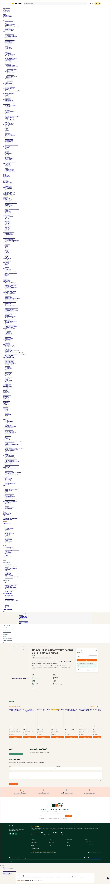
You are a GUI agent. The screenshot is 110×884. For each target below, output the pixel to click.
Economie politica (9, 154)
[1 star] (14, 764)
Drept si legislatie (8, 42)
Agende (6, 437)
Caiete (6, 582)
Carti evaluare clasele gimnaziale (12, 240)
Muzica (6, 136)
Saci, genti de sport (9, 338)
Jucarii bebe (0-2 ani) (9, 422)
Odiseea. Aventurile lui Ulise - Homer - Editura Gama (85, 730)
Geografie (7, 122)
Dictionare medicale (9, 144)
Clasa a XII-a (7, 230)
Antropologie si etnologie (10, 105)
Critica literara (8, 106)
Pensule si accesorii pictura (11, 326)
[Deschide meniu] (9, 3)
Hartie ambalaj (8, 445)
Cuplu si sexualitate (9, 86)
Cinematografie (8, 134)
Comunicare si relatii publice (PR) (12, 116)
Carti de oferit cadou (9, 57)
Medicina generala (9, 139)
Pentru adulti (10, 81)
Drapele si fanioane (9, 462)
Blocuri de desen (8, 297)
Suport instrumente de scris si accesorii (13, 472)
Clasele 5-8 (9, 333)
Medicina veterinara (9, 141)
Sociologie (7, 112)
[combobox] (28, 3)
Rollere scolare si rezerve (10, 309)
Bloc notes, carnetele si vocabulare (12, 298)
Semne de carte (8, 490)
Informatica (7, 164)
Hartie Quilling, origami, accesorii (12, 350)
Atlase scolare (8, 206)
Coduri (6, 148)
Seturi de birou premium (10, 483)
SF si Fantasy (10, 70)
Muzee (6, 128)
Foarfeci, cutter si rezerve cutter (12, 474)
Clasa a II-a (7, 218)
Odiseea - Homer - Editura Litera (55, 730)
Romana (6, 245)
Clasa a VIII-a (8, 226)
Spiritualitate (7, 60)
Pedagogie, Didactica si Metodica (12, 209)
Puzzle (6, 415)
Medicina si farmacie (7, 15)
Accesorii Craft (8, 351)
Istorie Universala (11, 121)
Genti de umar (8, 337)
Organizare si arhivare (9, 431)
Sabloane (7, 315)
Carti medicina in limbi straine (11, 145)
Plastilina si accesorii (9, 345)
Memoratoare (8, 211)
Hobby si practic (8, 186)
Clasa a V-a (7, 222)
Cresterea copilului (9, 37)
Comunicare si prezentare (10, 432)
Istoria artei (7, 127)
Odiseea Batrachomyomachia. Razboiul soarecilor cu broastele (28, 730)
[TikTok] (16, 833)
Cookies (96, 861)
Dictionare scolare (9, 575)
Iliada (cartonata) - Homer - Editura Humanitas (69, 730)
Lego (6, 416)
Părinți (68, 842)
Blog (4, 17)
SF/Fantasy (9, 77)
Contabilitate (8, 157)
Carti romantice (10, 67)
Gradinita (7, 210)
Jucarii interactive (9, 427)
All (5, 607)
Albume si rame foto (9, 494)
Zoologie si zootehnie (9, 169)
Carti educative (8, 367)
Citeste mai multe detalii (37, 880)
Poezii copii (7, 366)
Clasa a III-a (7, 220)
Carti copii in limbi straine (10, 363)
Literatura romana (9, 361)
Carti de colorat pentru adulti (11, 58)
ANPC (100, 861)
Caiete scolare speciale (10, 293)
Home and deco (8, 495)
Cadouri (68, 845)
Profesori (68, 840)
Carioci (6, 323)
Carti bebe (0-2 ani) (9, 364)
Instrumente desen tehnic (10, 319)
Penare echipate (8, 340)
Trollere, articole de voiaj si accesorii (12, 498)
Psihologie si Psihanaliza (10, 87)
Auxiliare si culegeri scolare (11, 201)
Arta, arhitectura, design (10, 40)
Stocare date (7, 466)
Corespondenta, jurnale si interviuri (12, 90)
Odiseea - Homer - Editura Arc (41, 730)
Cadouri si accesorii (9, 30)
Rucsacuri (7, 336)
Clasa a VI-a (7, 223)
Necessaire (7, 343)
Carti (6, 23)
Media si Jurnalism (9, 115)
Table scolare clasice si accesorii (12, 461)
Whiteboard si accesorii (10, 460)
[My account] (93, 3)
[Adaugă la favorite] (11, 727)
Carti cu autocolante (9, 371)
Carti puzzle (7, 369)
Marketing (7, 152)
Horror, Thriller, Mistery (12, 69)
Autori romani (8, 64)
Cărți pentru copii (34, 844)
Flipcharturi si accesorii (10, 457)
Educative (7, 413)
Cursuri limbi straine (9, 123)
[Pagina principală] (9, 646)
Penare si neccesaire (9, 590)
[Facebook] (10, 833)
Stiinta (6, 168)
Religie (6, 46)
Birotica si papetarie (9, 29)
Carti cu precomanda (7, 16)
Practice (7, 173)
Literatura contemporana (12, 66)
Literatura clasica (11, 65)
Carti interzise (8, 53)
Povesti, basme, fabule (9, 362)
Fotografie (7, 125)
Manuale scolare (8, 200)
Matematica (7, 244)
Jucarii (6, 410)
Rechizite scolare (8, 25)
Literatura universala (9, 360)
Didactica (7, 274)
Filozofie (6, 109)
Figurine (6, 420)
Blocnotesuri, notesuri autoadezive (12, 444)
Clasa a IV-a (7, 221)
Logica (6, 256)
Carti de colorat (8, 372)
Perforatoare (7, 470)
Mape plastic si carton (9, 453)
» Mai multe (93, 706)
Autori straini (7, 71)
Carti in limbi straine (9, 78)
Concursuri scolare (9, 239)
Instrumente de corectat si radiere (12, 307)
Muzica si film (8, 497)
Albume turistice (8, 191)
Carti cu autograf (8, 48)
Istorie (6, 118)
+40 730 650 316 (88, 841)
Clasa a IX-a (7, 227)
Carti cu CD (7, 383)
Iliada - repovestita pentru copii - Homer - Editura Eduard (15, 730)
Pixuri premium (8, 479)
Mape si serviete (8, 478)
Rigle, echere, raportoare (10, 313)
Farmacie (7, 142)
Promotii (4, 9)
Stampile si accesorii (9, 476)
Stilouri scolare (8, 303)
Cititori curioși (69, 843)
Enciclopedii (7, 94)
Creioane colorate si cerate (10, 325)
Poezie (6, 82)
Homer (34, 655)
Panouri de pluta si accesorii (11, 459)
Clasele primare (8, 233)
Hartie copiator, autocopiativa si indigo (13, 441)
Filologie (7, 107)
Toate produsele (6, 8)
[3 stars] (17, 764)
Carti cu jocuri (8, 375)
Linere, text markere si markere (11, 310)
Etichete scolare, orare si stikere (11, 300)
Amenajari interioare (9, 183)
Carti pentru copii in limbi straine (12, 550)
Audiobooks (7, 49)
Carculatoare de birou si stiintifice (12, 465)
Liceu (6, 235)
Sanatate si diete (8, 61)
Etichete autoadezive (9, 442)
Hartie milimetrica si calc (10, 316)
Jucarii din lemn (8, 425)
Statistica (7, 156)
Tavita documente (9, 471)
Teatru (6, 131)
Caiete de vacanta (9, 237)
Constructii (7, 418)
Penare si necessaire (9, 288)
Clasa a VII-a (7, 224)
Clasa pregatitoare (9, 216)
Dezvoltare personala (9, 34)
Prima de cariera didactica (35, 848)
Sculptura (7, 130)
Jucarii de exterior (9, 421)
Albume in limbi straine (10, 135)
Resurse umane (8, 160)
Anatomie (7, 267)
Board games (8, 414)
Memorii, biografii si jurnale (10, 35)
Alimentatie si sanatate (10, 102)
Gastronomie (7, 52)
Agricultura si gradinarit (10, 171)
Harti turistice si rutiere (10, 189)
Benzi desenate (8, 373)
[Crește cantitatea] (96, 657)
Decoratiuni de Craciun (10, 500)
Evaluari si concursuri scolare (11, 203)
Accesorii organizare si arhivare (11, 449)
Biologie (6, 246)
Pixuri (6, 304)
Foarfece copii (8, 348)
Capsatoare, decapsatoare (10, 468)
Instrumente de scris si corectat (11, 284)
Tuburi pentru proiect (9, 317)
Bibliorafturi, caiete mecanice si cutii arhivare (14, 448)
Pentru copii (9, 80)
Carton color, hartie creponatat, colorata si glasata (15, 354)
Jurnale (6, 379)
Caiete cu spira (8, 294)
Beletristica (7, 32)
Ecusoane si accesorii (9, 456)
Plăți (50, 844)
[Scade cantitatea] (90, 657)
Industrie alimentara (9, 170)
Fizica (6, 257)
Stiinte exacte (8, 165)
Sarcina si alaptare (9, 100)
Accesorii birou (8, 435)
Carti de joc (7, 374)
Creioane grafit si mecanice (11, 305)
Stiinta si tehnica (8, 45)
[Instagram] (13, 833)
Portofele (7, 484)
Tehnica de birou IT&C (9, 433)
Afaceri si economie (9, 43)
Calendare (7, 438)
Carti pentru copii (6, 10)
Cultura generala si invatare (11, 36)
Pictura (6, 129)
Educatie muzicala (9, 214)
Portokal (17, 3)
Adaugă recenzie (16, 754)
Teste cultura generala (9, 96)
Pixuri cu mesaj (8, 503)
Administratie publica (9, 158)
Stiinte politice (8, 113)
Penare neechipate (9, 342)
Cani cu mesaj (8, 502)
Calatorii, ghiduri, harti (9, 55)
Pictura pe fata (8, 356)
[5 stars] (21, 764)
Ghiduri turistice (8, 188)
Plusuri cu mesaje (8, 508)
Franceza (7, 252)
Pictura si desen (8, 286)
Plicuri (6, 443)
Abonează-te (68, 815)
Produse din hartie (9, 430)
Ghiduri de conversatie (10, 192)
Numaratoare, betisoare (10, 346)
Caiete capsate (8, 296)
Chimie (6, 247)
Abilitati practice (8, 290)
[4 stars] (19, 764)
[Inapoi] (1, 865)
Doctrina (7, 147)
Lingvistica (7, 110)
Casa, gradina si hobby (10, 54)
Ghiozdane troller (8, 334)
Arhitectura (7, 133)
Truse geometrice (8, 314)
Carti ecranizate (8, 51)
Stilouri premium (8, 480)
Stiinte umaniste (8, 38)
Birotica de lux (8, 436)
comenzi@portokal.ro (88, 842)
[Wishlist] (90, 3)
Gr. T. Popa (7, 606)
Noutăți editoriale (34, 842)
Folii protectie (8, 451)
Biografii (6, 89)
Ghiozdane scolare (9, 329)
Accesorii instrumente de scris (11, 308)
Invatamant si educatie (10, 24)
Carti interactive (8, 368)
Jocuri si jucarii (8, 28)
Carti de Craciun (8, 380)
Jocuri (6, 409)
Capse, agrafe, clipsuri (9, 473)
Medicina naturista (9, 140)
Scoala (4, 14)
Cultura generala (8, 377)
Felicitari (7, 506)
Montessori (5, 13)
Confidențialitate (90, 861)
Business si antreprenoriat (10, 162)
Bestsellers (33, 845)
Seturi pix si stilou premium (10, 482)
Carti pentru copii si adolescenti (12, 26)
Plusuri (6, 424)
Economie (7, 151)
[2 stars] (16, 764)
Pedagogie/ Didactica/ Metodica (12, 576)
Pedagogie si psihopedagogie (11, 273)
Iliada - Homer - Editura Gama (99, 730)
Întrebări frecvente (52, 841)
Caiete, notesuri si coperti (10, 282)
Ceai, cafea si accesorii (10, 496)
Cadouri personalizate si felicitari (12, 489)
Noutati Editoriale (6, 11)
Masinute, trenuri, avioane (10, 426)
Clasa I (6, 217)
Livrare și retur (51, 842)
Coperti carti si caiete (9, 299)
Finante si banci (8, 153)
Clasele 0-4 (9, 332)
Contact (50, 845)
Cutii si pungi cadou (9, 507)
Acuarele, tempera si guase (10, 321)
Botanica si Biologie (9, 166)
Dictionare (7, 208)
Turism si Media (8, 159)
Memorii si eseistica (9, 92)
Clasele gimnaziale (9, 234)
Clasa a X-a (7, 228)
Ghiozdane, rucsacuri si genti (11, 287)
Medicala (7, 605)
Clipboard (7, 454)
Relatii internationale (9, 117)
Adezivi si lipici (8, 349)
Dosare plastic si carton (10, 450)
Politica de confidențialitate (57, 818)
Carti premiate (8, 47)
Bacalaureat (7, 204)
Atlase (6, 95)
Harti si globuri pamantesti (10, 291)
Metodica (7, 275)
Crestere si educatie (9, 101)
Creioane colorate (9, 327)
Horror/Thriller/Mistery (12, 76)
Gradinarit (7, 185)
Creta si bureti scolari (9, 355)
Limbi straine (7, 98)
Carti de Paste (8, 378)
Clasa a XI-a (7, 229)
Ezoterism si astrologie (9, 59)
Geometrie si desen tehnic (10, 285)
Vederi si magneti (8, 505)
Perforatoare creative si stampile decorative (14, 352)
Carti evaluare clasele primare (11, 241)
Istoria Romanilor (10, 119)
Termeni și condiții (83, 861)
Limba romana (8, 269)
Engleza (6, 251)
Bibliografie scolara (9, 205)
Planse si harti (8, 212)
